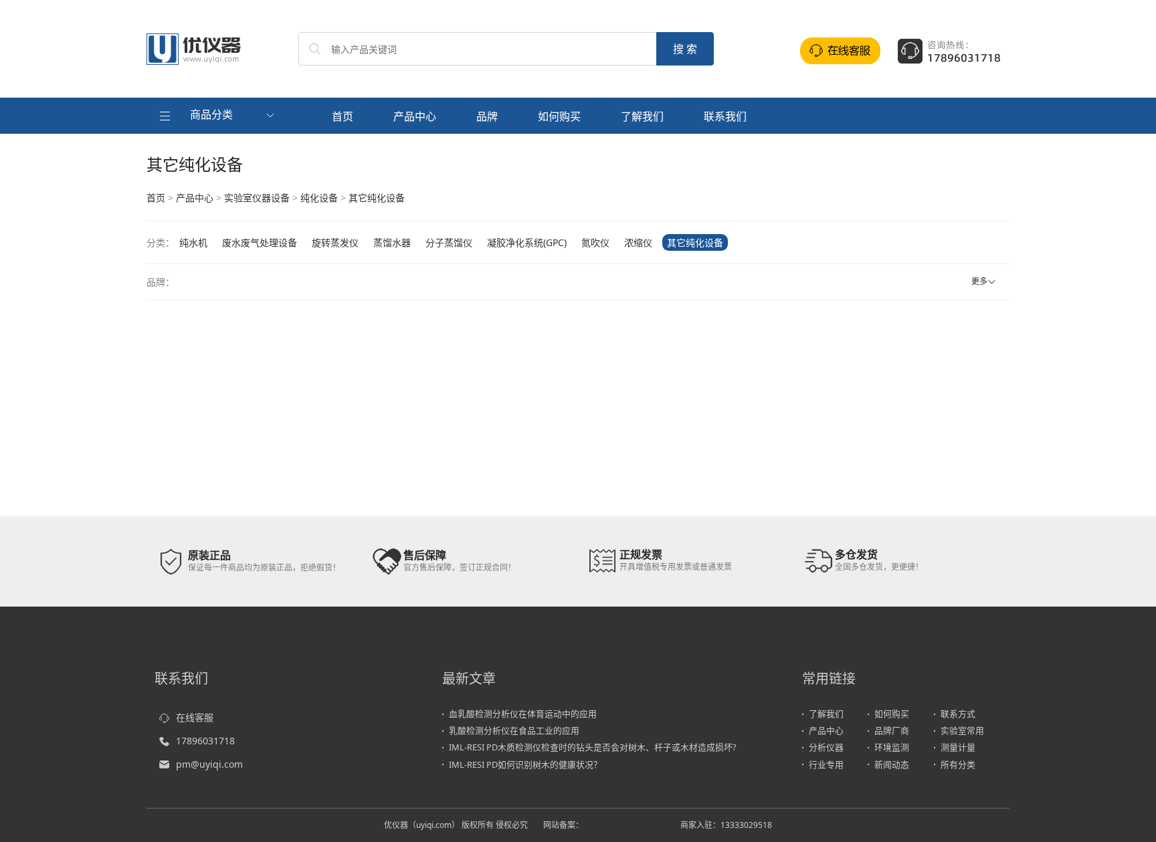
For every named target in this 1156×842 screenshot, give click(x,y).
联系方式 (958, 714)
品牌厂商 (891, 730)
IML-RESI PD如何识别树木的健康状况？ (525, 764)
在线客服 (194, 717)
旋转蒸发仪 (335, 242)
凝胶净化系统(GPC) (527, 242)
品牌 (487, 116)
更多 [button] (979, 281)
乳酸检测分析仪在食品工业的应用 (514, 730)
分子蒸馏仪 (448, 242)
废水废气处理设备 (259, 242)
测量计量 (958, 747)
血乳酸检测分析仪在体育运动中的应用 (523, 714)
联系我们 (725, 116)
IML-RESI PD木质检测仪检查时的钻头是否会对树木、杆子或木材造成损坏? (593, 747)
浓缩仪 (638, 242)
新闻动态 (891, 764)
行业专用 (826, 764)
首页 (342, 116)
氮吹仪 (595, 242)
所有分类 (958, 764)
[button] (218, 116)
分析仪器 (826, 747)
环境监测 (891, 747)
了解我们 (642, 116)
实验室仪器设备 (257, 197)
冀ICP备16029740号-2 (624, 825)
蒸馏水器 (392, 242)
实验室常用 (962, 730)
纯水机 (193, 242)
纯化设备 (319, 197)
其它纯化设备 (377, 197)
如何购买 (559, 116)
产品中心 (414, 116)
